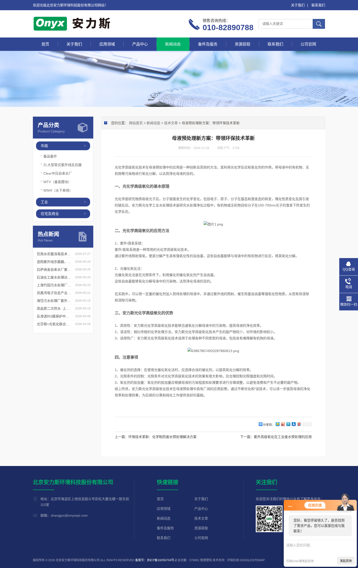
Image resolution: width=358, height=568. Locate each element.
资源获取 (242, 44)
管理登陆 (206, 560)
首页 (45, 44)
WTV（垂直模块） (57, 182)
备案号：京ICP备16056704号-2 (156, 560)
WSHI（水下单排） (58, 190)
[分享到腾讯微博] (288, 424)
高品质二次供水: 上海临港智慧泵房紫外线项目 (72, 308)
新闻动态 (173, 44)
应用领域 (107, 44)
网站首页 (136, 123)
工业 (44, 202)
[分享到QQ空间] (277, 424)
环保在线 (233, 560)
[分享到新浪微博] (282, 424)
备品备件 (50, 156)
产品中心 (140, 44)
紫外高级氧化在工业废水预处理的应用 (283, 437)
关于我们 (298, 5)
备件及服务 (207, 44)
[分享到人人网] (293, 424)
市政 (44, 146)
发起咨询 (346, 561)
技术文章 (171, 123)
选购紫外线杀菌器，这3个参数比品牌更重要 (70, 262)
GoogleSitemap (252, 560)
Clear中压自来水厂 (57, 173)
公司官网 (308, 44)
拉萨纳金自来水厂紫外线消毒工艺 (62, 269)
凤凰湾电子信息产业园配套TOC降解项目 (68, 293)
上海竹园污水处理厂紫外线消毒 (61, 285)
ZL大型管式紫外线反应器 (62, 165)
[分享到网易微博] (298, 424)
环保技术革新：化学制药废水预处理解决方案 (162, 437)
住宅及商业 (50, 214)
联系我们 (318, 5)
